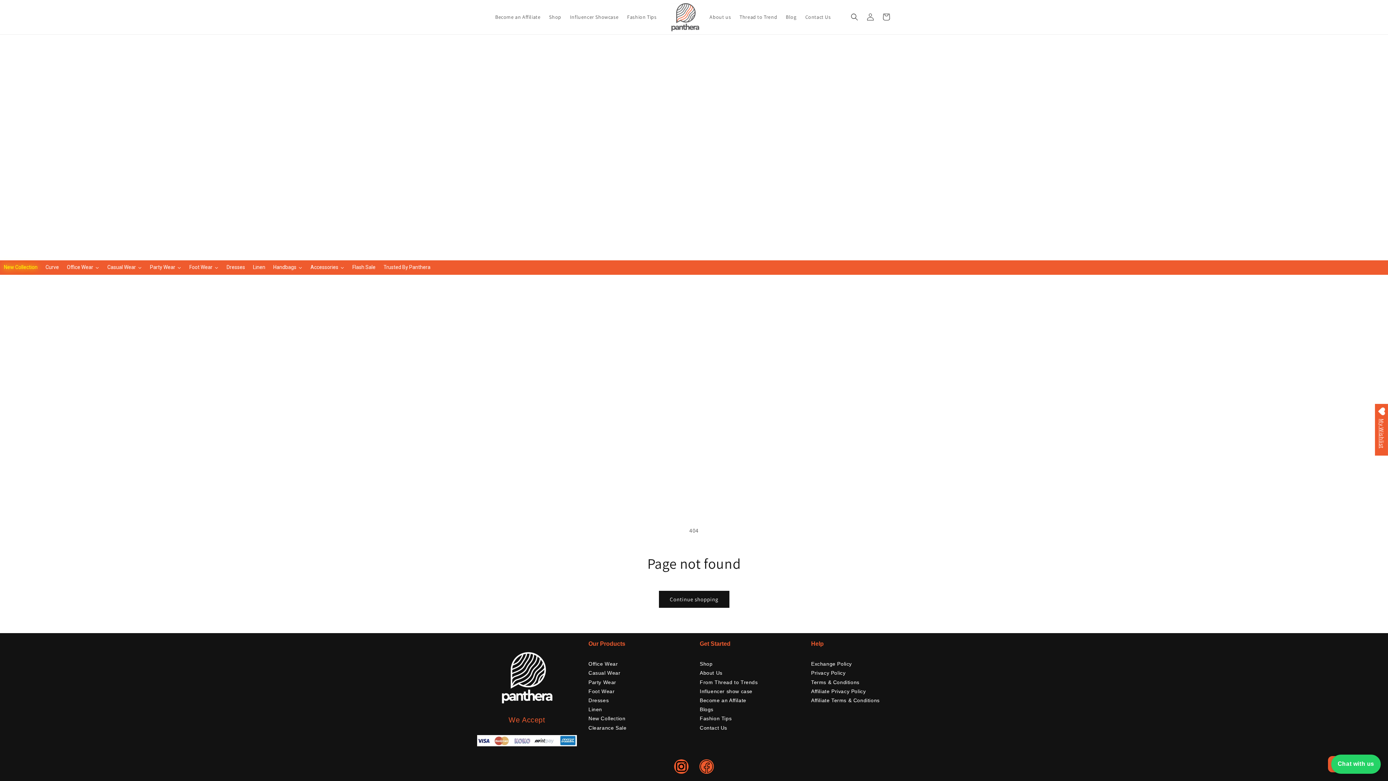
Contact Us (713, 728)
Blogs (707, 709)
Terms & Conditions (835, 682)
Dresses (598, 700)
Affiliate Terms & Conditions (845, 700)
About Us (711, 673)
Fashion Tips (716, 718)
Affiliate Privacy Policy (838, 691)
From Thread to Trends (729, 682)
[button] (854, 17)
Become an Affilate (723, 700)
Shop (706, 664)
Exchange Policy (831, 664)
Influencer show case (726, 691)
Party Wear (602, 682)
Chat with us (1356, 764)
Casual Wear (604, 673)
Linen (595, 709)
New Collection (606, 718)
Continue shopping (694, 599)
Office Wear (603, 664)
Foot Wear (601, 691)
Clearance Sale (607, 728)
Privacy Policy (828, 673)
